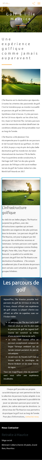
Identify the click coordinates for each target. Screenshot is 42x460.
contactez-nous (32, 416)
